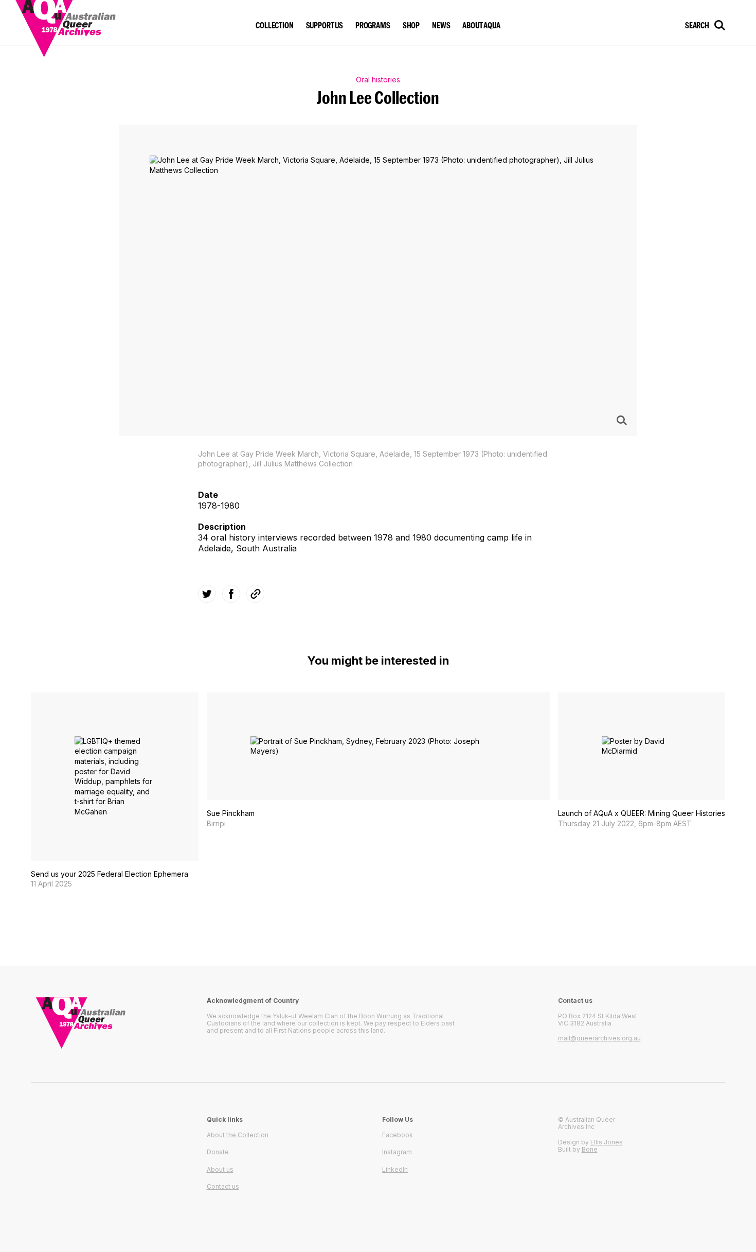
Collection (274, 25)
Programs (372, 25)
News (441, 25)
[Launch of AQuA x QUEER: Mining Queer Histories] (642, 760)
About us (220, 1169)
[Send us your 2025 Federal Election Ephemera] (115, 790)
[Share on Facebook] (231, 594)
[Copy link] (255, 594)
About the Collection (237, 1135)
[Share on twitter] (207, 594)
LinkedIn (395, 1169)
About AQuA (481, 25)
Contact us (223, 1186)
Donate (218, 1152)
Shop (411, 25)
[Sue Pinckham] (378, 760)
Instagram (397, 1152)
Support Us (324, 25)
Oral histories (378, 79)
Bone (590, 1149)
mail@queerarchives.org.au (599, 1038)
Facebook (397, 1135)
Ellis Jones (606, 1142)
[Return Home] (86, 22)
